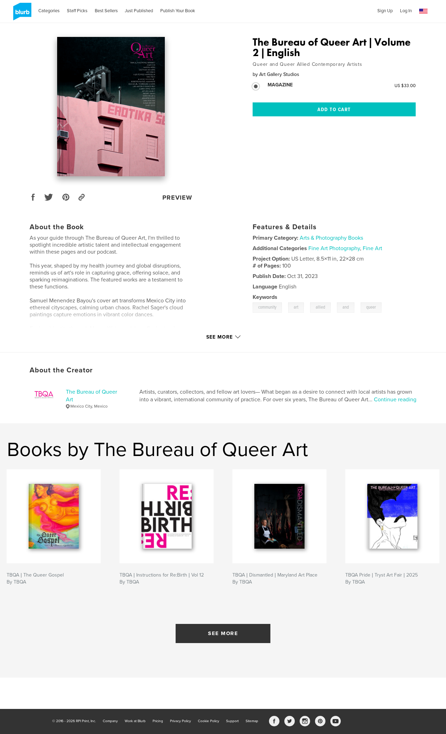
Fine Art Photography (334, 248)
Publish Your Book (177, 11)
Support (232, 721)
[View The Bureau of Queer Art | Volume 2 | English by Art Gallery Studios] (111, 106)
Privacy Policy (180, 721)
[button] (423, 11)
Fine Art (372, 248)
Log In (406, 11)
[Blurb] (21, 14)
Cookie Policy (208, 721)
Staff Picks (77, 11)
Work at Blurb (135, 721)
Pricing (158, 721)
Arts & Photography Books (331, 237)
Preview (177, 197)
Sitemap (252, 721)
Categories (49, 11)
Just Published (139, 11)
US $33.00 (405, 85)
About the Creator (61, 370)
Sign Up (385, 11)
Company (110, 721)
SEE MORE (223, 633)
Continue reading (395, 399)
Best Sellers (106, 11)
